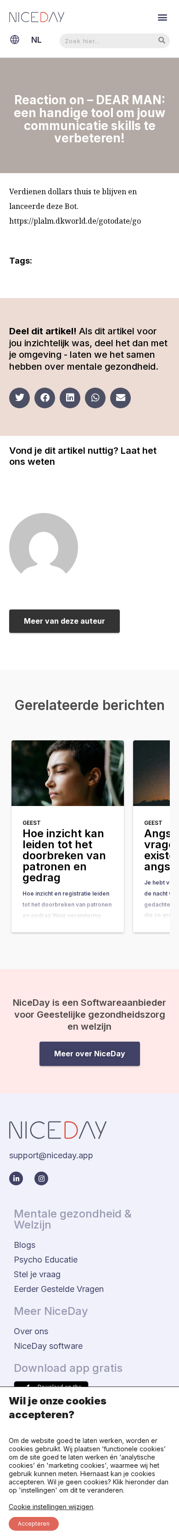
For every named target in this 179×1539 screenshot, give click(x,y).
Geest (31, 822)
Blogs (24, 1245)
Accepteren (34, 1523)
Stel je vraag (37, 1274)
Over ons (31, 1331)
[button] (162, 16)
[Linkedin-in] (16, 1178)
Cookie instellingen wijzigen (51, 1507)
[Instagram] (41, 1178)
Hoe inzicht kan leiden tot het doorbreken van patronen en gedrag (64, 855)
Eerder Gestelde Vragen (59, 1289)
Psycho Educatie (46, 1259)
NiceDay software (48, 1346)
